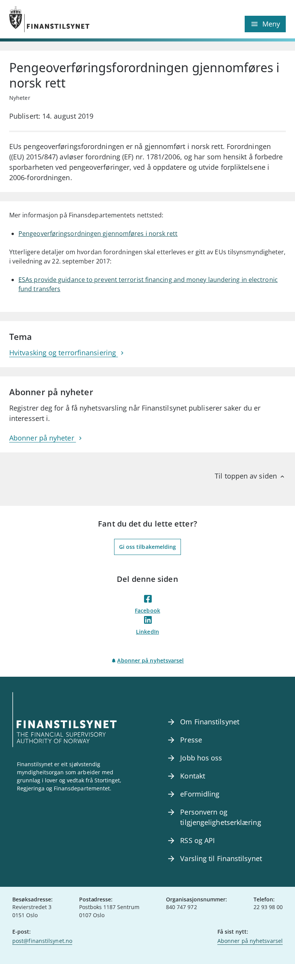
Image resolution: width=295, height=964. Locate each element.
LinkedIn (147, 631)
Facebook (147, 610)
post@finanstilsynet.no (42, 940)
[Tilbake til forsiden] (78, 19)
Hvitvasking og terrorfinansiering (63, 352)
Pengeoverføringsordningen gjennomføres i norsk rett (98, 233)
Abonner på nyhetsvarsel (150, 660)
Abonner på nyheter (42, 437)
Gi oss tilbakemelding (147, 546)
